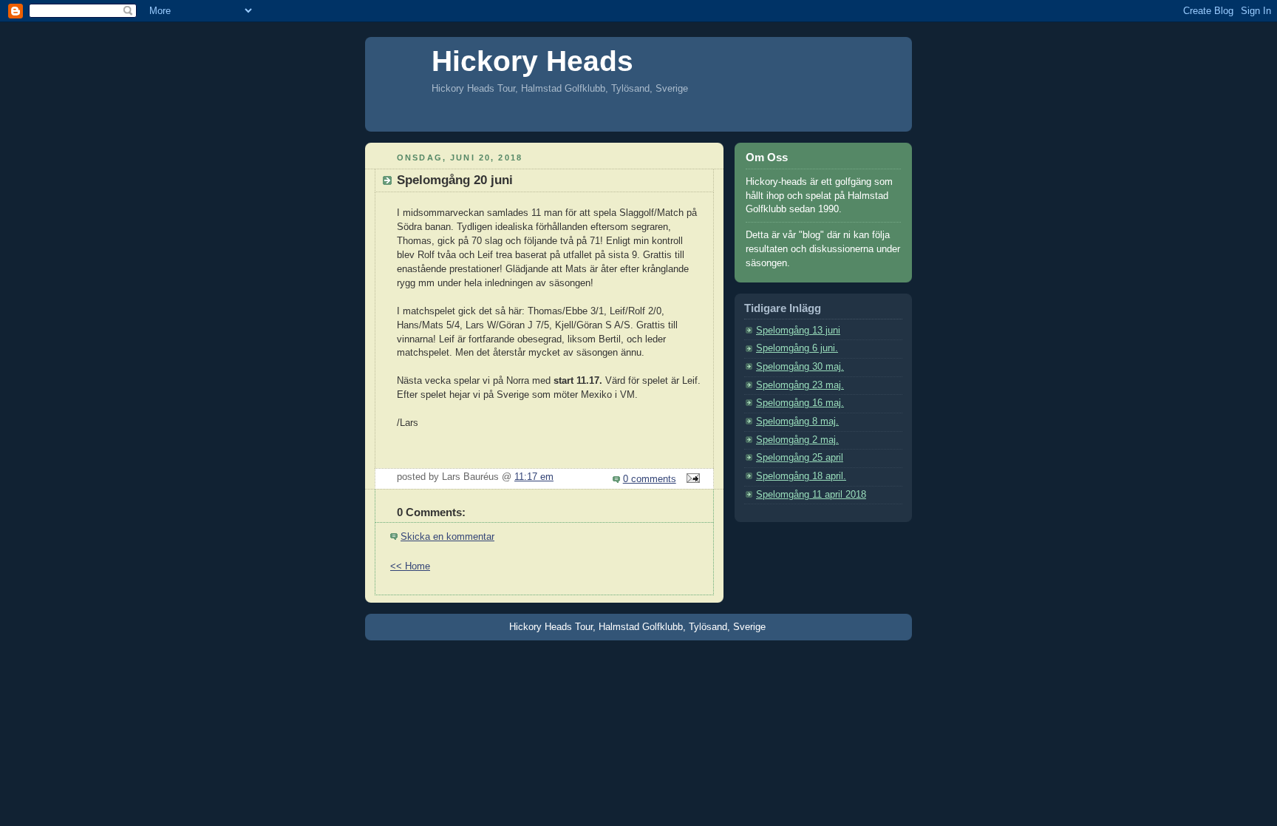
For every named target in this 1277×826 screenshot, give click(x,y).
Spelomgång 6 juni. (797, 348)
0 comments (649, 479)
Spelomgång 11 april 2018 (811, 495)
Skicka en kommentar (447, 537)
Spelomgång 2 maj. (797, 440)
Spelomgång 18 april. (801, 476)
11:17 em (534, 477)
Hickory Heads (532, 61)
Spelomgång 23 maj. (800, 385)
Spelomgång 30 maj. (800, 367)
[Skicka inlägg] (691, 479)
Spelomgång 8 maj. (797, 421)
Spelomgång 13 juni (798, 330)
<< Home (410, 566)
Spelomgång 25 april (799, 458)
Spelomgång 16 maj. (800, 403)
